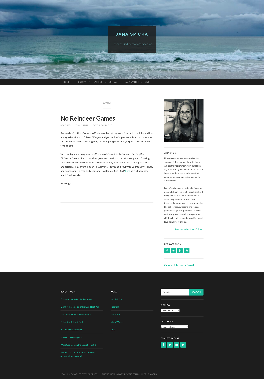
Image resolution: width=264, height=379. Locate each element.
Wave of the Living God (71, 337)
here (128, 170)
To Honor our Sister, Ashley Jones (76, 299)
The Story (80, 82)
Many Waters (132, 82)
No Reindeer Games (88, 118)
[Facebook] (167, 250)
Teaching (97, 82)
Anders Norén (149, 374)
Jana (85, 125)
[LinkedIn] (180, 250)
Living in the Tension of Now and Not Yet (80, 306)
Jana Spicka (132, 34)
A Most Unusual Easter (71, 329)
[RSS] (186, 250)
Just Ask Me (116, 299)
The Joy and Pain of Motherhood (76, 314)
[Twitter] (173, 250)
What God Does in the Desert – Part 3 (78, 344)
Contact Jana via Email (179, 265)
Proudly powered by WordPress (80, 374)
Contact (114, 82)
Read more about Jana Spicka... (189, 229)
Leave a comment (102, 125)
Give (147, 82)
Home (66, 82)
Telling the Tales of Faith (72, 322)
